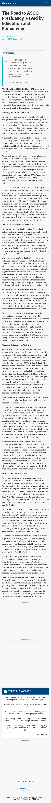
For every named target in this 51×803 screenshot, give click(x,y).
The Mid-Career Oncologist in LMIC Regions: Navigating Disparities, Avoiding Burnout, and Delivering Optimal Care (25, 728)
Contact (41, 797)
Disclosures (32, 797)
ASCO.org (35, 799)
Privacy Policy (16, 799)
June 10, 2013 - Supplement (12, 39)
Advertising (23, 797)
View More (41, 735)
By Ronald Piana (7, 36)
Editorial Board (11, 797)
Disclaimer (26, 799)
